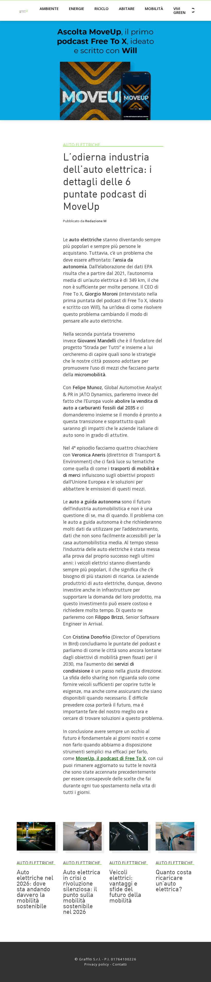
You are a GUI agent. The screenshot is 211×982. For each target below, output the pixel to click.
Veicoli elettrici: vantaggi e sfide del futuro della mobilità (125, 887)
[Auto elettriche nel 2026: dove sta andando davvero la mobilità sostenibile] (36, 853)
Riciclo (101, 8)
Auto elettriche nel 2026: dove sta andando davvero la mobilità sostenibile (35, 890)
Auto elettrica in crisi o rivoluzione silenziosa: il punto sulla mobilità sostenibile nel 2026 (81, 892)
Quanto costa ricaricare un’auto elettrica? (174, 881)
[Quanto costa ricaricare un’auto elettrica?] (175, 853)
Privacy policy (96, 964)
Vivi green (179, 10)
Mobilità (154, 8)
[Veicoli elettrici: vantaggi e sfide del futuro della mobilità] (128, 853)
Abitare (127, 8)
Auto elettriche (81, 145)
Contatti (119, 964)
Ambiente (49, 8)
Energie (76, 8)
